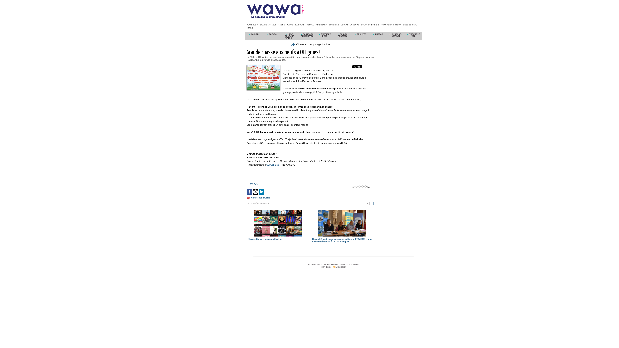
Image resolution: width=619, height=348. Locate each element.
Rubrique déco (326, 35)
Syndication (341, 267)
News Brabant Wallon (289, 36)
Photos (379, 34)
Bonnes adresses (343, 35)
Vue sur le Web (414, 35)
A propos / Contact (396, 35)
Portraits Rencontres (307, 35)
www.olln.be (272, 165)
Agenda (272, 34)
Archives (361, 34)
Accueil (255, 34)
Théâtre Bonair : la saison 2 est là (264, 239)
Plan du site (326, 267)
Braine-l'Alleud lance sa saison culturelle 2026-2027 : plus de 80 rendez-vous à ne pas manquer (342, 240)
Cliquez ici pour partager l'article (313, 44)
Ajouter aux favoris (260, 198)
